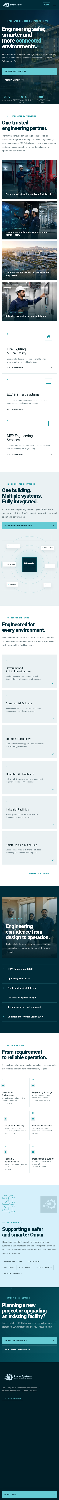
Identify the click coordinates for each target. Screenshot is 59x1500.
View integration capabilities (29, 526)
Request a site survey (15, 80)
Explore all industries (43, 873)
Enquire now (29, 1494)
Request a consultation (29, 1340)
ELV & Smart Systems (10, 1420)
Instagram (7, 1485)
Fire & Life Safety (8, 1416)
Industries (35, 1420)
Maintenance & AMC (9, 1429)
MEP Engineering (8, 1425)
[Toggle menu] (54, 4)
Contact (34, 1438)
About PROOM (36, 1416)
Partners (34, 1429)
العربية (46, 4)
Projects (34, 1425)
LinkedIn (18, 1485)
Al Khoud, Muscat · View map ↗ (14, 1478)
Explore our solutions (29, 71)
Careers (34, 1434)
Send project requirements (17, 1349)
